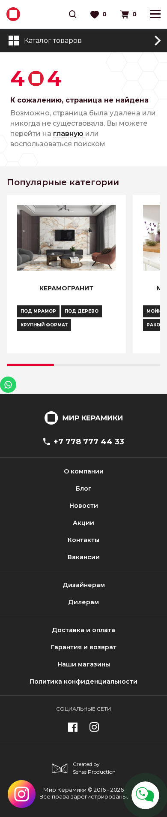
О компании (84, 471)
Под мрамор (38, 311)
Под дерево (81, 311)
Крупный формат (44, 325)
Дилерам (83, 602)
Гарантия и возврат (83, 647)
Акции (83, 522)
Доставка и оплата (83, 630)
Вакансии (84, 557)
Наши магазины (83, 664)
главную (68, 134)
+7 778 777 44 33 (89, 441)
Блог (84, 488)
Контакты (83, 540)
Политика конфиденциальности (83, 681)
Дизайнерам (84, 585)
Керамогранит (66, 288)
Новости (83, 505)
